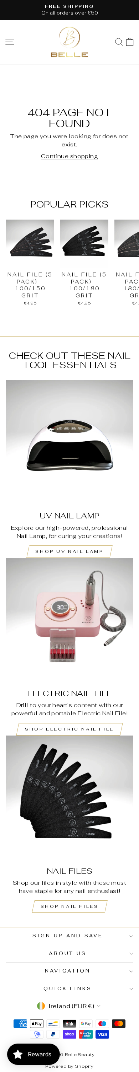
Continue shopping (69, 156)
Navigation (68, 971)
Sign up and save (67, 936)
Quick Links (67, 989)
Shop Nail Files (70, 906)
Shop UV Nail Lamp (69, 551)
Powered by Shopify (69, 1066)
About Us (68, 953)
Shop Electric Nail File (69, 729)
